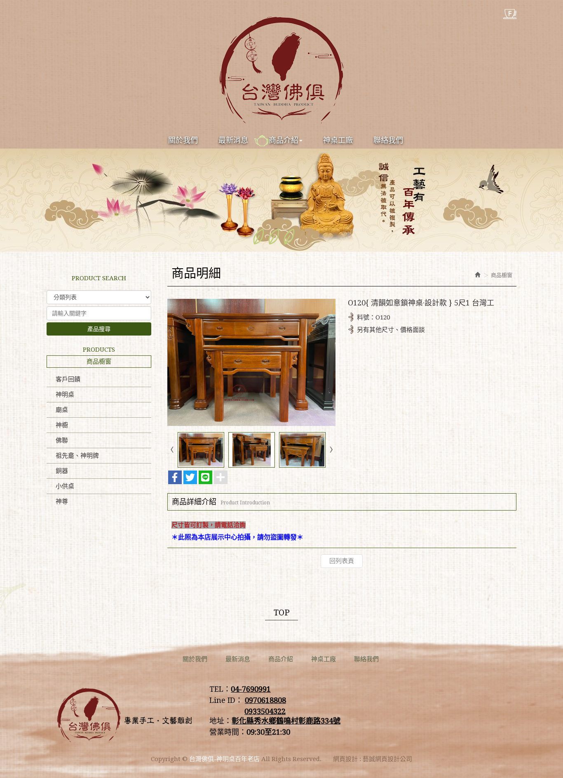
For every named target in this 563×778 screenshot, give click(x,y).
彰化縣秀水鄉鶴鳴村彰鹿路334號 (286, 721)
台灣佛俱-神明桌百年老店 (281, 70)
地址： (220, 721)
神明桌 (65, 394)
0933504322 (265, 711)
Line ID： (226, 700)
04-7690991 (251, 689)
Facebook (509, 14)
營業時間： (227, 732)
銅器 (62, 471)
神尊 (62, 501)
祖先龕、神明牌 (77, 455)
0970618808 (265, 700)
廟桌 (62, 410)
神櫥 (62, 425)
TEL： (220, 689)
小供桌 (65, 486)
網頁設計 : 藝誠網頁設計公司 (372, 759)
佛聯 (62, 440)
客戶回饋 (68, 379)
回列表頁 (341, 561)
